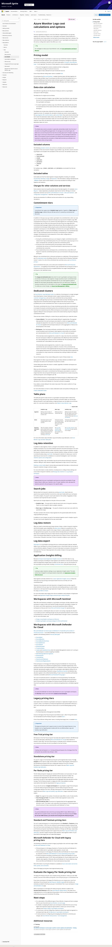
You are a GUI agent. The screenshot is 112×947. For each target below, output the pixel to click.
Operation (54, 178)
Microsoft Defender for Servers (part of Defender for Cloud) (48, 631)
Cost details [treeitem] (7, 56)
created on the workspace (60, 693)
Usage (47, 178)
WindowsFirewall (40, 646)
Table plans (95, 28)
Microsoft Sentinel (47, 76)
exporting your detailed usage (56, 882)
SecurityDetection (40, 642)
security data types (55, 634)
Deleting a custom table (39, 465)
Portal (96, 14)
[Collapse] (19, 18)
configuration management (40, 194)
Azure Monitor (45, 19)
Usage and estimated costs (69, 284)
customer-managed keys (40, 298)
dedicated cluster (42, 258)
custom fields (59, 115)
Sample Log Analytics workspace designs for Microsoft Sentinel (51, 621)
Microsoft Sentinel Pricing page (56, 674)
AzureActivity (37, 178)
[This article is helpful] (104, 42)
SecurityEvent (39, 644)
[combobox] (10, 21)
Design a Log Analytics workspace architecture (47, 619)
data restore (58, 528)
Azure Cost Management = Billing (60, 286)
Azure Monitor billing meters (59, 890)
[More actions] (77, 19)
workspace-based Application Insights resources (50, 559)
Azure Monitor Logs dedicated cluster (44, 294)
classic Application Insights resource (62, 578)
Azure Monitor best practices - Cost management (55, 915)
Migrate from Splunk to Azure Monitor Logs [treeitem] (11, 69)
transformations (49, 115)
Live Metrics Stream (43, 590)
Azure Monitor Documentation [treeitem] (9, 23)
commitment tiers (58, 564)
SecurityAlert (39, 637)
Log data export (96, 35)
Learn (35, 19)
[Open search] (105, 11)
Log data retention (71, 427)
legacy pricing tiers (61, 783)
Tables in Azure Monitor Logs (64, 403)
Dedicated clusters (97, 26)
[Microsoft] (2, 11)
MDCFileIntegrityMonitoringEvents (44, 653)
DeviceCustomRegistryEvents (43, 661)
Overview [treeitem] (6, 45)
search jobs (61, 492)
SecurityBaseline (40, 639)
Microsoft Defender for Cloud (55, 192)
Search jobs (57, 430)
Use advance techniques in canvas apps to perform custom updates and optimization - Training (55, 927)
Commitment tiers (97, 25)
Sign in (108, 11)
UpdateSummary (46, 650)
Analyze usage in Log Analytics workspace (53, 908)
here (62, 73)
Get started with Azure (105, 14)
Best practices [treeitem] (8, 54)
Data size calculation (97, 23)
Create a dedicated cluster (40, 390)
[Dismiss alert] (109, 3)
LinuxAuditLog (39, 657)
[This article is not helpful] (106, 42)
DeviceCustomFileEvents (42, 659)
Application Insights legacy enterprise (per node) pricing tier (54, 595)
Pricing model (96, 21)
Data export (37, 544)
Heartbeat (43, 178)
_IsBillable (36, 180)
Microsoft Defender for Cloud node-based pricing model (60, 853)
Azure (39, 19)
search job (47, 434)
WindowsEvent (39, 655)
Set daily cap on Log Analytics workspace (59, 912)
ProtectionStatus (40, 648)
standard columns (45, 148)
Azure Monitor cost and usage (57, 903)
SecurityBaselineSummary (42, 641)
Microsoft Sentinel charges (57, 608)
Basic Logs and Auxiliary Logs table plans (53, 791)
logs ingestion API (40, 115)
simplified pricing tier (62, 671)
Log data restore (97, 33)
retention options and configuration (42, 457)
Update (38, 650)
